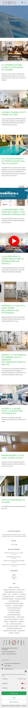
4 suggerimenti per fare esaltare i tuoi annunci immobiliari (13, 211)
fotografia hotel (20, 596)
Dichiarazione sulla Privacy (15, 705)
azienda (4, 594)
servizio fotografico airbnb (10, 626)
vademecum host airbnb (9, 630)
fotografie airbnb (14, 601)
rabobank (21, 621)
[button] (25, 671)
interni (21, 619)
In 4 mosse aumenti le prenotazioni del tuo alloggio (13, 161)
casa (9, 594)
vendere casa (21, 630)
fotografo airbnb (18, 605)
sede (7, 623)
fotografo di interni (14, 612)
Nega (14, 697)
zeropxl (17, 632)
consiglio (15, 594)
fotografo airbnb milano (14, 607)
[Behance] (16, 545)
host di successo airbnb (11, 619)
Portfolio (14, 575)
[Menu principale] (25, 3)
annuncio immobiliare (9, 589)
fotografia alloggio (8, 596)
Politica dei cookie (5, 705)
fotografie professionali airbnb (14, 603)
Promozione (14, 577)
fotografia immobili (7, 598)
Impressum (24, 705)
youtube (11, 632)
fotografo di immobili (14, 610)
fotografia (22, 594)
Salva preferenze (14, 702)
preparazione (13, 621)
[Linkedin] (14, 545)
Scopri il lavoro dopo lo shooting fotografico (12, 411)
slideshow (22, 626)
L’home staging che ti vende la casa (14, 556)
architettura (20, 589)
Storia (14, 578)
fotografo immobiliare (14, 614)
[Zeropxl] (9, 2)
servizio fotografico (16, 623)
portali (6, 621)
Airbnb (10, 587)
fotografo (8, 605)
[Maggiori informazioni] (22, 3)
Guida (14, 574)
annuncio (16, 587)
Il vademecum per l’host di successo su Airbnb (12, 67)
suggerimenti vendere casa (14, 628)
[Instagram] (12, 545)
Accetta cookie (14, 693)
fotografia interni (20, 598)
